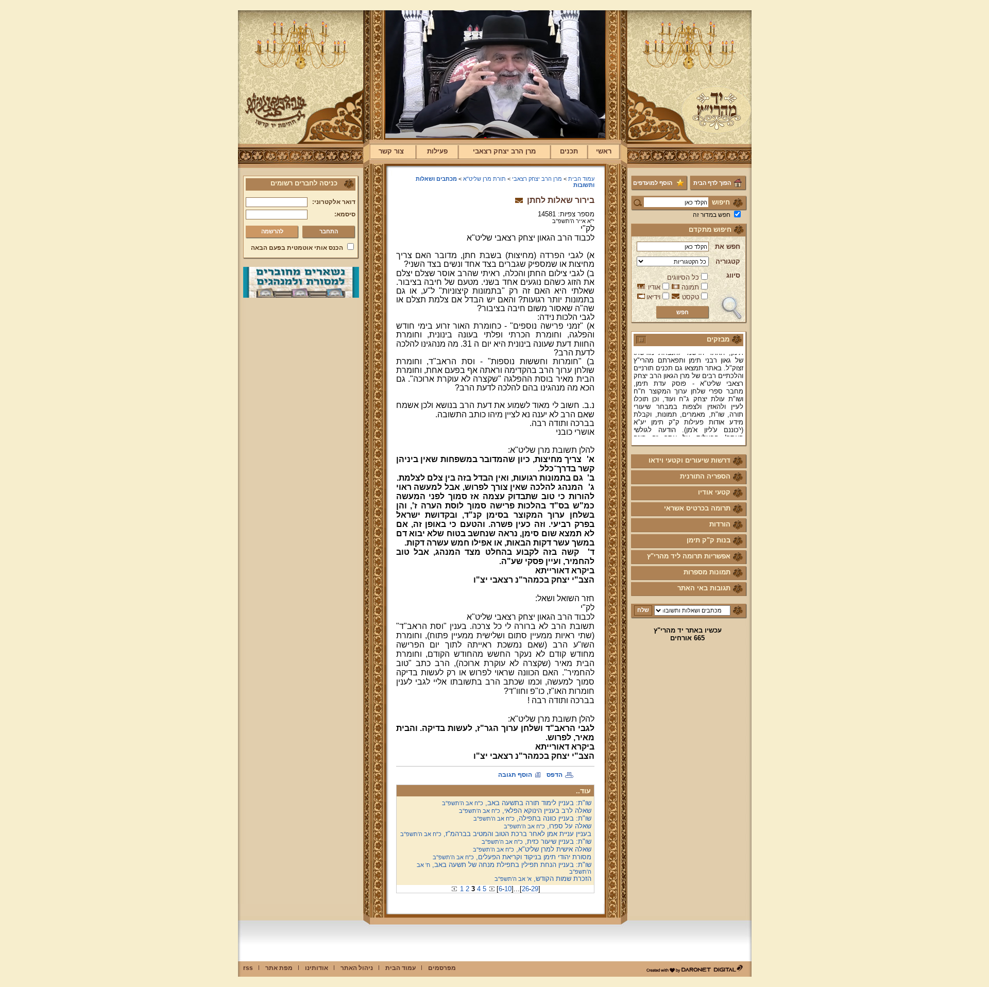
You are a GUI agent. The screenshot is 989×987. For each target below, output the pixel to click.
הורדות (719, 524)
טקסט (690, 297)
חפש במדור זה (711, 214)
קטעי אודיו (714, 492)
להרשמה (272, 231)
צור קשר (391, 151)
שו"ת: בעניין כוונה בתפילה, (532, 818)
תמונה (690, 287)
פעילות (437, 151)
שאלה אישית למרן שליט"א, (532, 849)
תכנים (569, 151)
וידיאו (653, 297)
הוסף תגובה (515, 775)
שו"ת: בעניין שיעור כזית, (536, 841)
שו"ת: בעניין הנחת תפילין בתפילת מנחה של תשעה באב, (504, 868)
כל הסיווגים (683, 277)
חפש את (727, 246)
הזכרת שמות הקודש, (542, 878)
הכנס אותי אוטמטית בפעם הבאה (297, 247)
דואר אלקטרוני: (333, 202)
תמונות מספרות (707, 572)
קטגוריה (727, 261)
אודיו (654, 287)
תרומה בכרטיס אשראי (697, 508)
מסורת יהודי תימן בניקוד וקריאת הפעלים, (512, 857)
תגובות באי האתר (703, 588)
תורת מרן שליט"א (484, 179)
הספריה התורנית (705, 476)
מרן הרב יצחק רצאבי (504, 151)
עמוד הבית (581, 179)
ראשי (603, 151)
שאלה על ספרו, (547, 826)
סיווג (733, 275)
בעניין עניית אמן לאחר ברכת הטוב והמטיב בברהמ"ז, (495, 834)
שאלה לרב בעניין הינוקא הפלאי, (525, 810)
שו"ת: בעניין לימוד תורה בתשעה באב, (516, 803)
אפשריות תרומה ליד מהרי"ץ (688, 556)
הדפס (554, 775)
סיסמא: (344, 214)
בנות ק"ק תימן (708, 540)
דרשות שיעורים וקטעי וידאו (689, 460)
